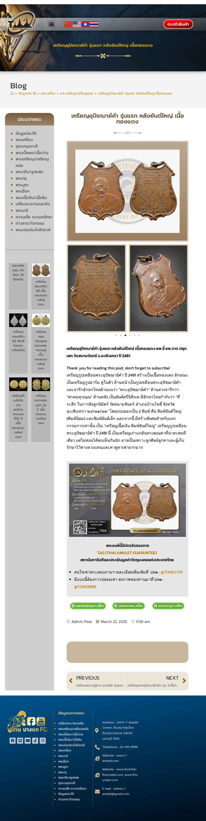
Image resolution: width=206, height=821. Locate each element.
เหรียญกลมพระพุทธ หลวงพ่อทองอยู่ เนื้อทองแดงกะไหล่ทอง (41, 350)
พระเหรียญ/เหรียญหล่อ (73, 729)
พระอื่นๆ (23, 191)
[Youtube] (28, 741)
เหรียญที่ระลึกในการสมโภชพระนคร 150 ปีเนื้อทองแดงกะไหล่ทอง (18, 416)
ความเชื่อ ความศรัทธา (34, 217)
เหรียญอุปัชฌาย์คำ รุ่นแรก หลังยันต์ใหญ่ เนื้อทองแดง (135, 93)
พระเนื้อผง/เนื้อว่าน (32, 153)
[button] (51, 24)
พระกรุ (21, 178)
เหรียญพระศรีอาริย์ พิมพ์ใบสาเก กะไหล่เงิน (18, 340)
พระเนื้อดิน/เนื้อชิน (31, 198)
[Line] (20, 741)
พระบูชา (22, 185)
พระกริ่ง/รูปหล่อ (29, 172)
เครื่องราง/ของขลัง (33, 204)
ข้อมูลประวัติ (26, 134)
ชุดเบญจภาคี (27, 146)
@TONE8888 (85, 587)
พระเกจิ (22, 211)
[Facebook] (13, 741)
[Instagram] (43, 741)
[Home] (12, 93)
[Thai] (94, 24)
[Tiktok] (35, 741)
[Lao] (85, 24)
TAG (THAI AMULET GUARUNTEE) (127, 553)
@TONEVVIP (172, 572)
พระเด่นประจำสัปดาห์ (33, 230)
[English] (77, 24)
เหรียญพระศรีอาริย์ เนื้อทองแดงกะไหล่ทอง (41, 293)
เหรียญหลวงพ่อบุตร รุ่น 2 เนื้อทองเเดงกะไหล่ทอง (41, 409)
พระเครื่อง (24, 140)
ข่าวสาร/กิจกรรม (30, 223)
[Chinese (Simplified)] (68, 24)
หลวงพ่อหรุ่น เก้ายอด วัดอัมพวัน (18, 272)
